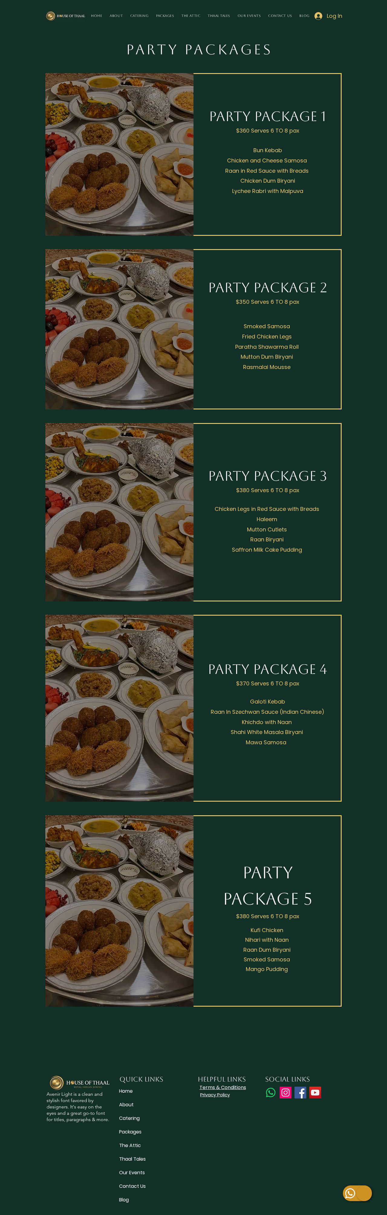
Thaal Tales (132, 1159)
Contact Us (132, 1186)
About (126, 1104)
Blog (124, 1199)
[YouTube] (315, 1092)
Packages (130, 1131)
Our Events (132, 1172)
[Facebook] (300, 1092)
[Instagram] (285, 1092)
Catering (129, 1118)
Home (126, 1091)
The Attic (130, 1145)
